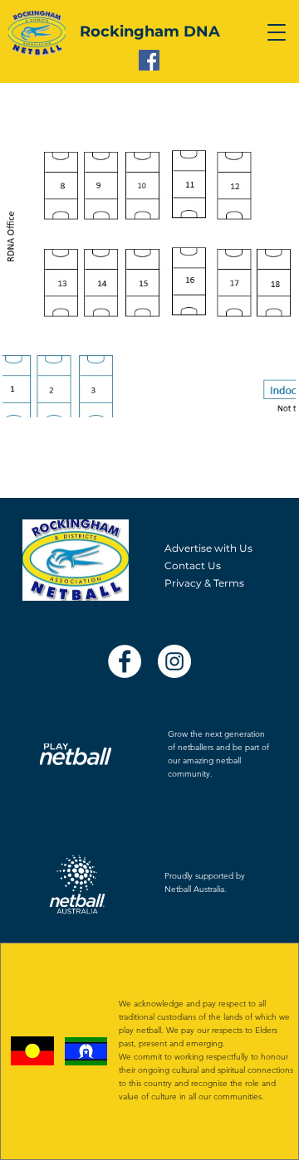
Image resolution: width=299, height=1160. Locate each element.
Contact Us (192, 565)
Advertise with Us (208, 548)
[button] (277, 32)
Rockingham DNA (150, 31)
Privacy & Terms (204, 583)
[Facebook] (149, 60)
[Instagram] (174, 661)
